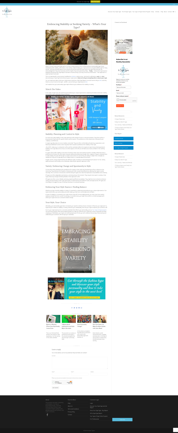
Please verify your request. (122, 96)
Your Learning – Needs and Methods (123, 124)
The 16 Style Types (127, 11)
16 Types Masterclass (120, 119)
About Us (70, 406)
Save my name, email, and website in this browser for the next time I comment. (67, 378)
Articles (157, 11)
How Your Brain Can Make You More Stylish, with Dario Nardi (99, 326)
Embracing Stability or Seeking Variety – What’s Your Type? (123, 406)
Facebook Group (119, 138)
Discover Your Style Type (114, 11)
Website (92, 371)
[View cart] (173, 11)
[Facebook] (47, 415)
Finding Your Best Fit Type (121, 122)
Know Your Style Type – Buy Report (99, 410)
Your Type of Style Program (121, 148)
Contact (170, 11)
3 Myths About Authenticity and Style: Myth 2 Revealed (68, 326)
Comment (53, 355)
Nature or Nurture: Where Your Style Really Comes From (53, 326)
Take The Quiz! (95, 1)
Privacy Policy (71, 412)
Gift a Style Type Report (96, 413)
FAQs (69, 403)
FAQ (162, 11)
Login (174, 4)
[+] (53, 319)
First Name (119, 84)
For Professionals (94, 419)
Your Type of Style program (99, 210)
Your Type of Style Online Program (141, 11)
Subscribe (122, 419)
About (165, 11)
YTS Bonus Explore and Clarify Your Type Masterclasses (123, 128)
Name (53, 371)
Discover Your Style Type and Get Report (98, 406)
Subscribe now (120, 105)
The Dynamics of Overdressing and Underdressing (122, 413)
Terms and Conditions (73, 409)
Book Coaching (118, 143)
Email (72, 371)
